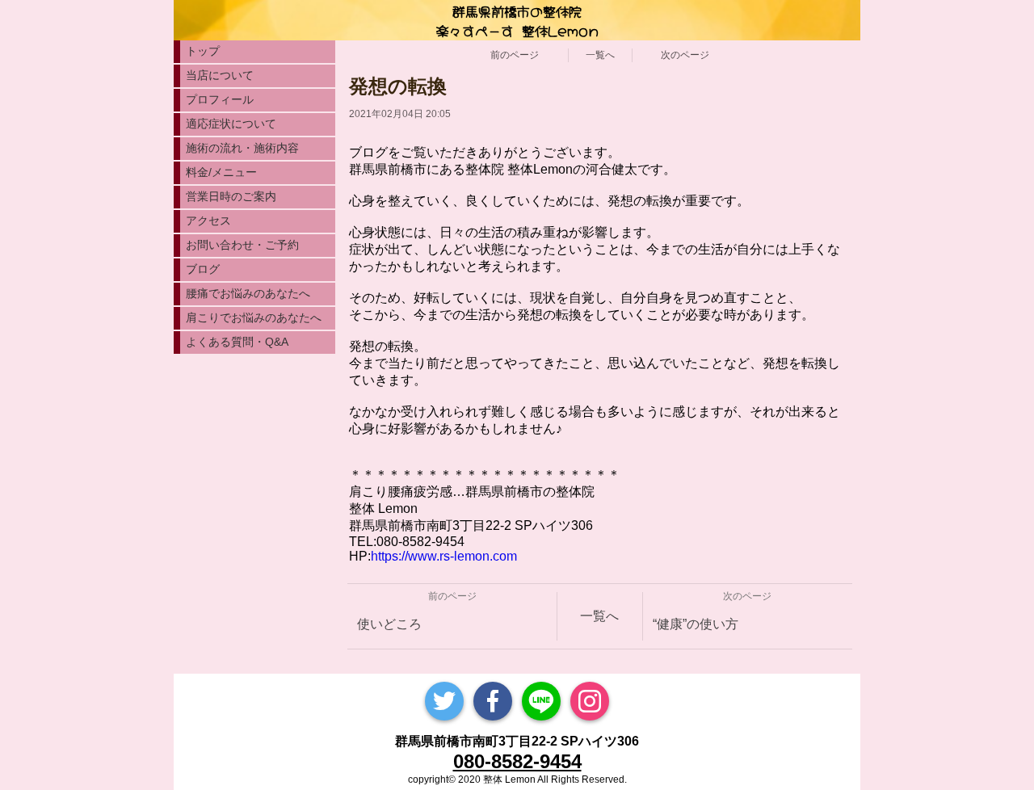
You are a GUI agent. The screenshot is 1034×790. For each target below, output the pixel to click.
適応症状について (231, 123)
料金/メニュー (221, 172)
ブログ (203, 269)
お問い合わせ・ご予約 (242, 244)
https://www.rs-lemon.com (444, 556)
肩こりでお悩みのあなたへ (254, 317)
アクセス (208, 220)
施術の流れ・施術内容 (242, 147)
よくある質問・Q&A (237, 341)
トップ (203, 50)
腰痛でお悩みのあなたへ (248, 293)
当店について (220, 75)
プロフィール (220, 99)
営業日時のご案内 (231, 196)
